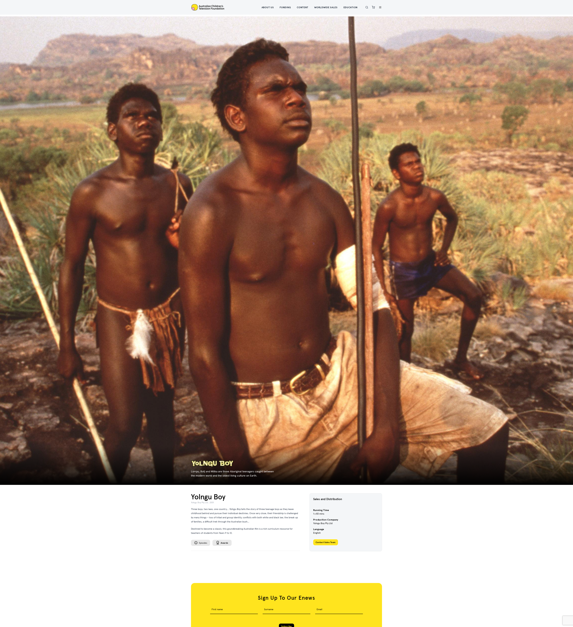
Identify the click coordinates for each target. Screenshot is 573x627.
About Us (268, 7)
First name (217, 609)
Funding (285, 7)
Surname (268, 609)
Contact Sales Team (326, 542)
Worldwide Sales (326, 7)
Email (319, 609)
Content (302, 7)
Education (351, 7)
